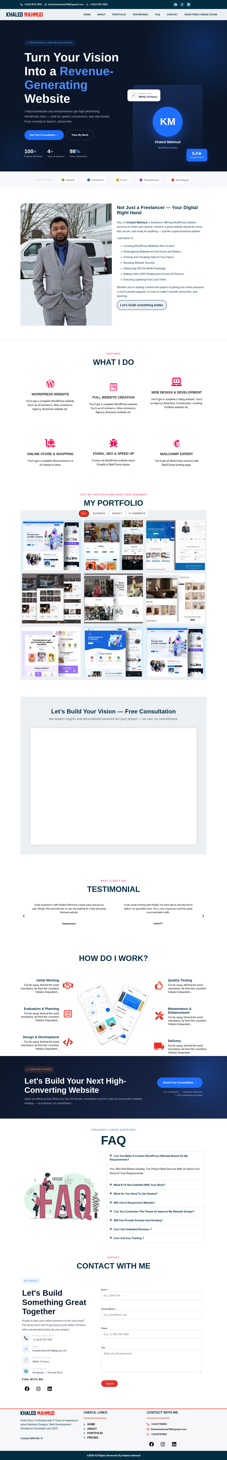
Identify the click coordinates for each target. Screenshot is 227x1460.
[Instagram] (182, 4)
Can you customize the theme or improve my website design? (154, 1211)
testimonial (141, 14)
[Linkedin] (188, 4)
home (87, 14)
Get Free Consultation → (44, 134)
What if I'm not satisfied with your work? (139, 1185)
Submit (109, 1383)
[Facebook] (175, 4)
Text (103, 1347)
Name (104, 1290)
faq (157, 14)
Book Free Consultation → (180, 1082)
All (84, 513)
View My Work (80, 134)
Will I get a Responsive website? (134, 1202)
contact (172, 14)
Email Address (108, 1309)
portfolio (119, 14)
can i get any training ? (129, 1238)
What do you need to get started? (136, 1193)
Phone (104, 1328)
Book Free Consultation (201, 14)
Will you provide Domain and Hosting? (138, 1220)
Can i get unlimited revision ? (133, 1229)
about (101, 14)
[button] (23, 916)
